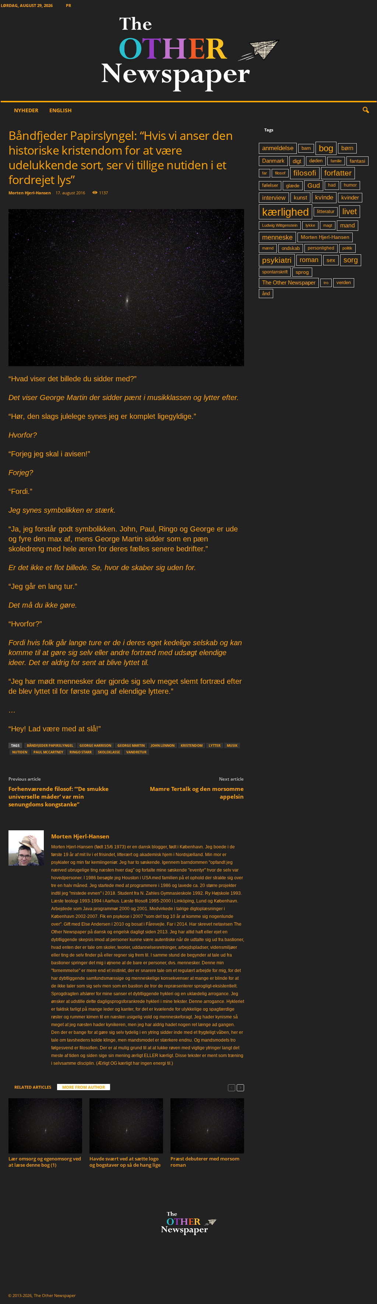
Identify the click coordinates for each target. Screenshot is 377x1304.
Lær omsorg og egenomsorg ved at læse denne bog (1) (44, 1161)
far (264, 173)
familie (336, 161)
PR (68, 5)
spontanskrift (275, 272)
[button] (365, 110)
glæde (292, 185)
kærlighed (285, 212)
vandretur (136, 752)
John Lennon (163, 745)
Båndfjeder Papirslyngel (50, 745)
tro (326, 282)
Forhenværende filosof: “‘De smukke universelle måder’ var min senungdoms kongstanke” (58, 796)
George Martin (131, 745)
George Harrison (95, 745)
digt (297, 161)
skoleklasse (109, 752)
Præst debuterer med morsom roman (204, 1161)
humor (350, 185)
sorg (350, 260)
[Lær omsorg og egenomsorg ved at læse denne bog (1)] (45, 1125)
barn (306, 148)
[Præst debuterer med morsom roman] (207, 1125)
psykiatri (277, 260)
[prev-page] (231, 1087)
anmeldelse (277, 148)
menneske (277, 237)
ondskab (291, 248)
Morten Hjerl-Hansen (29, 192)
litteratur (325, 211)
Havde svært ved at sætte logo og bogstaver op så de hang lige (125, 1161)
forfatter (338, 173)
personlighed (321, 248)
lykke (310, 225)
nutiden (19, 752)
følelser (270, 185)
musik (232, 745)
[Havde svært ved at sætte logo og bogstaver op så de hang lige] (126, 1125)
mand (347, 225)
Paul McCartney (48, 752)
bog (326, 148)
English (60, 110)
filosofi (304, 173)
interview (274, 197)
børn (347, 148)
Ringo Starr (81, 752)
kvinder (350, 198)
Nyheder (26, 110)
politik (347, 248)
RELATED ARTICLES (32, 1087)
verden (344, 282)
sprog (302, 272)
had (332, 185)
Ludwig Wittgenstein (279, 225)
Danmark (273, 161)
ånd (266, 293)
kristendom (191, 745)
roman (309, 260)
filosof (280, 173)
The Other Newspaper (289, 283)
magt (327, 225)
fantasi (357, 161)
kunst (300, 197)
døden (316, 160)
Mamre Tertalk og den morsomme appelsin (197, 792)
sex (331, 260)
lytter (215, 745)
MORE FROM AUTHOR (83, 1087)
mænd (268, 248)
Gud (313, 185)
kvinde (324, 197)
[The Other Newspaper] (189, 56)
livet (349, 211)
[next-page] (240, 1087)
